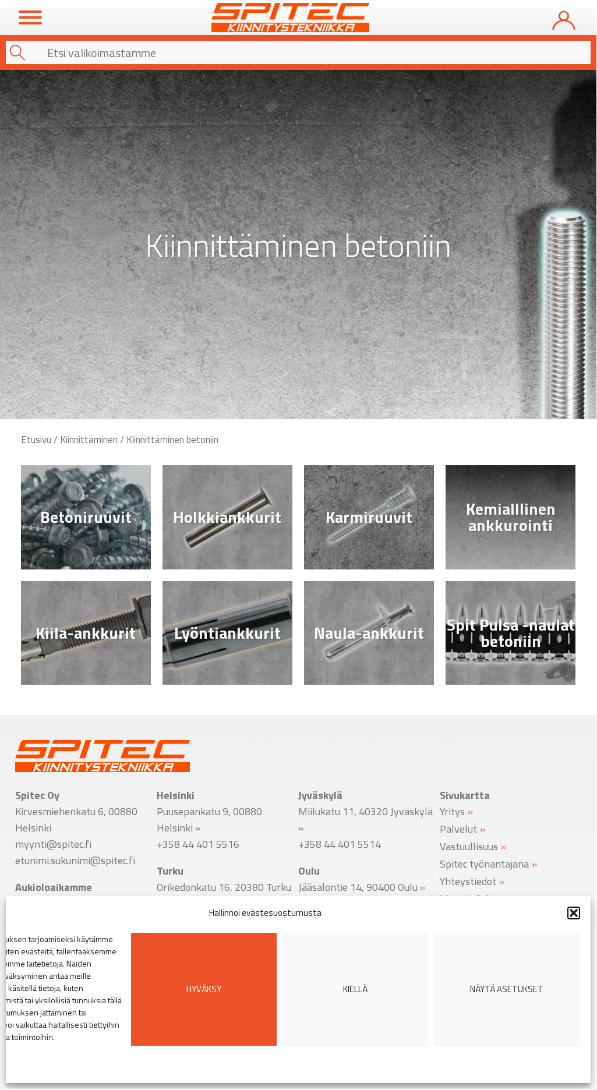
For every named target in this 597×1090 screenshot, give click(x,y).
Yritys (452, 811)
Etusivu (36, 439)
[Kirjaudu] (563, 17)
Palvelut (458, 828)
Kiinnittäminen (89, 439)
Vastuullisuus (469, 845)
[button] (574, 913)
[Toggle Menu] (30, 17)
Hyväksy (203, 989)
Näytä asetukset (506, 989)
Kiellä (355, 989)
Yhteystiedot (468, 880)
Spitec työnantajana (484, 863)
